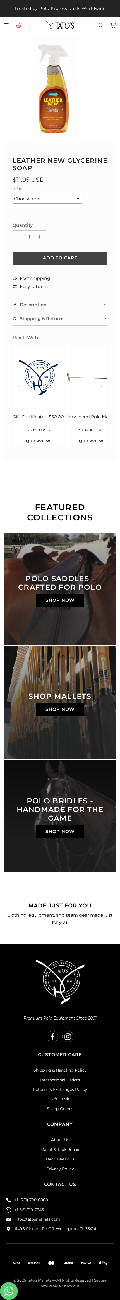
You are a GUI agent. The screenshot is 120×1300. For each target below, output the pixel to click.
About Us (60, 1139)
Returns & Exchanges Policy (60, 1089)
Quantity (23, 225)
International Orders (60, 1079)
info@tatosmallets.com (37, 1219)
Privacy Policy (60, 1168)
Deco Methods (60, 1159)
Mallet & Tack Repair (60, 1149)
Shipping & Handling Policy (60, 1070)
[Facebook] (52, 1036)
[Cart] (113, 25)
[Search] (101, 25)
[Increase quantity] (39, 237)
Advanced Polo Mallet (91, 416)
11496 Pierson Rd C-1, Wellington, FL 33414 (55, 1228)
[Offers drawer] (18, 25)
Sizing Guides (60, 1108)
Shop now (60, 600)
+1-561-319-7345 (29, 1209)
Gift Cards (60, 1098)
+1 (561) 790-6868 (31, 1199)
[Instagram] (67, 1036)
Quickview (38, 441)
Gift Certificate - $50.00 (38, 416)
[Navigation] (6, 25)
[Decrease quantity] (19, 237)
